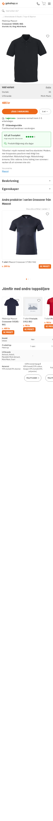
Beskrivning (10, 181)
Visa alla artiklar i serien (37, 209)
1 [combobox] (44, 111)
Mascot (5, 171)
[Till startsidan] (10, 3)
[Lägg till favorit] (48, 36)
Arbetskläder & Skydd (13, 17)
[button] (26, 91)
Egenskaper (10, 189)
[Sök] (3, 11)
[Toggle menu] (49, 3)
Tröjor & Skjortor (29, 17)
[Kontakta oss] (38, 3)
